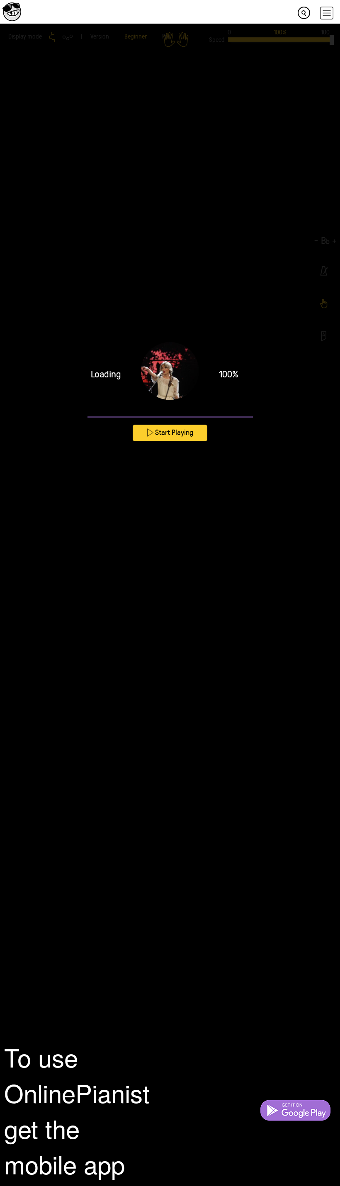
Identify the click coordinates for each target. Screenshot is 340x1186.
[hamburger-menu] (326, 13)
